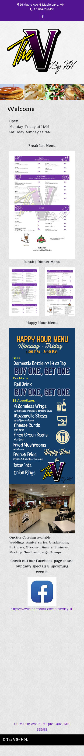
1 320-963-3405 (44, 9)
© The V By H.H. (15, 739)
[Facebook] (42, 16)
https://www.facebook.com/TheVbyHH (42, 609)
